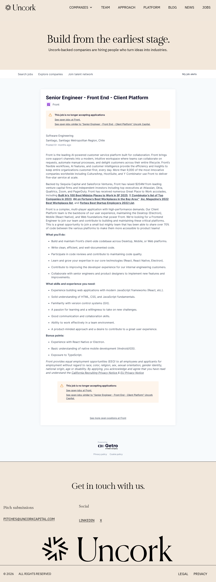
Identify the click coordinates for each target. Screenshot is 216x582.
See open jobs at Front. (67, 119)
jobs (25, 74)
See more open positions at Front (108, 418)
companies (50, 74)
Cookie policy (116, 454)
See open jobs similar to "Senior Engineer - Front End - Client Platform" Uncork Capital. (102, 124)
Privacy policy (100, 454)
